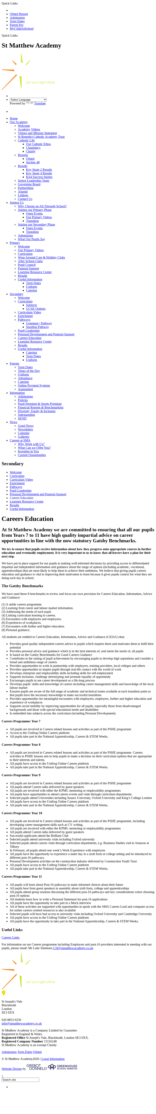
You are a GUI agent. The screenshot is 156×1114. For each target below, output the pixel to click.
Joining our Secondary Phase (36, 224)
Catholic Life (26, 140)
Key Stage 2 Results (39, 169)
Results (22, 166)
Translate (40, 103)
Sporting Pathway (37, 327)
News (13, 422)
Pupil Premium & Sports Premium (40, 403)
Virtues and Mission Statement (37, 133)
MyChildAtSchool (22, 28)
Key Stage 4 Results (39, 173)
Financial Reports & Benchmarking (40, 407)
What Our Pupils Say (31, 239)
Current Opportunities (32, 455)
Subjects (31, 305)
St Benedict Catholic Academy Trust (41, 136)
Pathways (24, 319)
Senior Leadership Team (33, 180)
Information (17, 393)
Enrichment (25, 316)
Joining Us (17, 202)
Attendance (25, 378)
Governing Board (29, 184)
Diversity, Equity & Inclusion (36, 411)
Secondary (16, 294)
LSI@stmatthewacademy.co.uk (73, 948)
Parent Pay (17, 25)
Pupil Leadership (29, 330)
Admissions (17, 17)
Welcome (24, 125)
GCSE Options (36, 308)
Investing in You (28, 451)
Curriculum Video (29, 312)
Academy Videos (29, 129)
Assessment (25, 389)
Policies (23, 400)
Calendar (23, 433)
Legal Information (53, 1059)
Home (14, 118)
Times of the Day (29, 371)
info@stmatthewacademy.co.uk (22, 1023)
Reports (23, 155)
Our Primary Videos (39, 217)
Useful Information (30, 279)
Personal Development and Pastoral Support (46, 334)
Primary (15, 243)
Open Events (34, 213)
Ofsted (30, 158)
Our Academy (19, 122)
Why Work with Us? (31, 444)
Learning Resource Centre (35, 272)
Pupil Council (27, 264)
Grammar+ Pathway (39, 323)
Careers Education (29, 338)
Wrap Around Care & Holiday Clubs (41, 257)
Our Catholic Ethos (38, 144)
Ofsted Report (19, 14)
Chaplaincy (33, 147)
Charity (31, 151)
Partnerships (26, 188)
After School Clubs (30, 261)
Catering (31, 290)
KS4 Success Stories (39, 177)
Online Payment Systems (34, 385)
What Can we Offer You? (34, 447)
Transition (32, 221)
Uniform (31, 286)
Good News (26, 425)
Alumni (23, 191)
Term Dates (17, 21)
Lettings (23, 195)
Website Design (12, 1069)
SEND (22, 418)
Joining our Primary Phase (35, 210)
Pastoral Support (28, 268)
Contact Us (25, 199)
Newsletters (25, 429)
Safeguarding (26, 414)
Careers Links (11, 937)
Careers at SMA (20, 440)
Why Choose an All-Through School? (42, 206)
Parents (14, 363)
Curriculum (25, 253)
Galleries (23, 436)
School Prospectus (21, 10)
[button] (19, 35)
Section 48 (33, 162)
